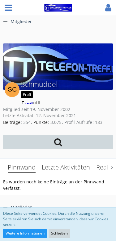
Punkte (40, 122)
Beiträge (11, 122)
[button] (8, 8)
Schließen (59, 233)
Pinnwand (22, 167)
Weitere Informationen (25, 233)
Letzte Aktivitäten (66, 167)
